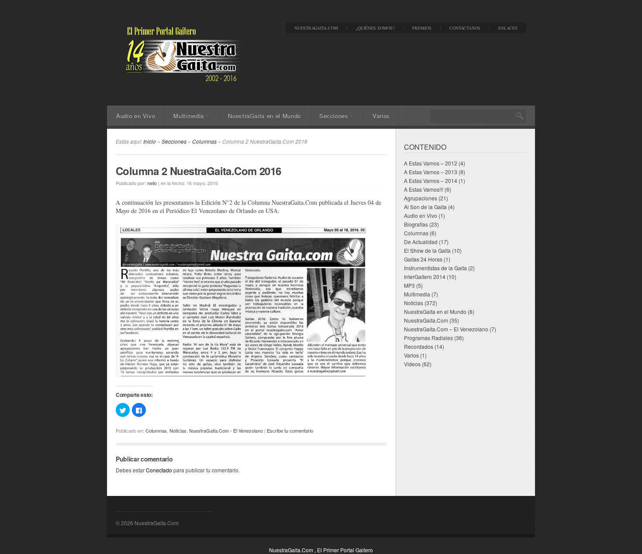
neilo (152, 182)
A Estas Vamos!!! (423, 189)
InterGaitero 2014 (424, 276)
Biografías (416, 224)
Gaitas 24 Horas (423, 259)
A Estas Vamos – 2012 (430, 163)
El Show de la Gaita (427, 250)
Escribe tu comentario (290, 430)
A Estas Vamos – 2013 (430, 171)
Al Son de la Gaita (425, 206)
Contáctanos (464, 28)
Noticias (177, 430)
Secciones (336, 116)
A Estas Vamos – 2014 (430, 180)
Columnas (204, 141)
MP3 (409, 285)
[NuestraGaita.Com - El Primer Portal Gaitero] (181, 81)
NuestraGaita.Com (316, 28)
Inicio (149, 141)
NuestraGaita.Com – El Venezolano (446, 329)
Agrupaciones (420, 198)
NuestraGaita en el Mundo (264, 116)
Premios (421, 28)
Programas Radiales (428, 337)
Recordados (418, 346)
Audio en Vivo (135, 116)
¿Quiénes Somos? (375, 28)
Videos (412, 364)
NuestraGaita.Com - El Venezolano (226, 430)
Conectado (159, 470)
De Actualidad (421, 241)
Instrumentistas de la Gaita (435, 268)
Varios (381, 116)
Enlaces (508, 28)
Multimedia (191, 116)
